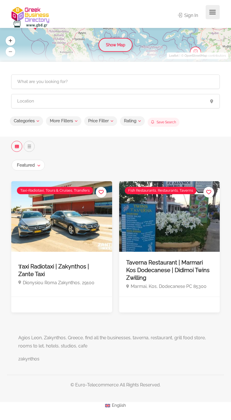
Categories (24, 120)
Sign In (190, 15)
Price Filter (98, 120)
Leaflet (174, 56)
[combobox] (28, 165)
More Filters (61, 120)
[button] (10, 41)
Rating (130, 120)
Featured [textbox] (26, 165)
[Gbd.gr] (30, 16)
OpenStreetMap (196, 56)
